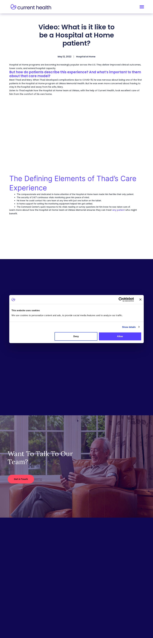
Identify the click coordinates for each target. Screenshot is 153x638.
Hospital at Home (85, 56)
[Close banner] (140, 299)
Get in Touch (21, 479)
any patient (118, 209)
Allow (120, 336)
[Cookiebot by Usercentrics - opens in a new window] (121, 299)
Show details (129, 327)
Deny (76, 336)
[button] (141, 6)
